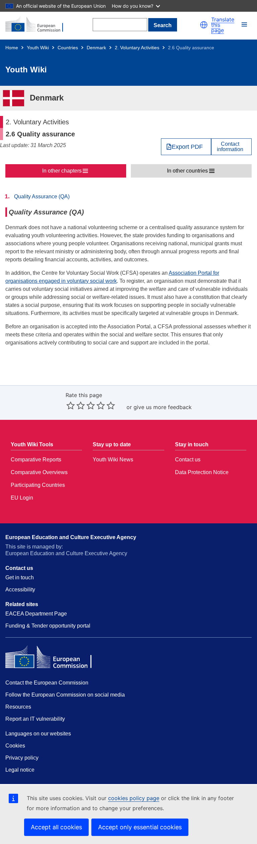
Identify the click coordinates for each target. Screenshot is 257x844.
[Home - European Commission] (37, 25)
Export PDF (187, 146)
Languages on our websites (38, 733)
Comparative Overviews (39, 472)
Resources (18, 707)
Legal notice (19, 770)
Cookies (15, 746)
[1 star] (71, 405)
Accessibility (20, 589)
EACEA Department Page (36, 613)
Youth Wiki (38, 47)
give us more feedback (163, 407)
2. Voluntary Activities (137, 47)
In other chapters (62, 171)
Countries (68, 47)
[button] (204, 25)
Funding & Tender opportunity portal (47, 626)
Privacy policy (21, 758)
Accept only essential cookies (140, 827)
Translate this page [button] (222, 25)
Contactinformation (230, 146)
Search (163, 25)
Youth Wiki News (113, 459)
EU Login (22, 498)
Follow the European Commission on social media (65, 695)
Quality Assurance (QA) (42, 196)
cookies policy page (133, 798)
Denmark (96, 47)
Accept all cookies (56, 827)
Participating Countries (38, 485)
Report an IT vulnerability (35, 719)
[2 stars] (76, 405)
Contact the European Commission (46, 683)
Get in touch (19, 577)
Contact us (187, 459)
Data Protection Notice (202, 472)
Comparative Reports (36, 459)
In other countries (187, 171)
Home (11, 47)
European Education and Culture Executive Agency (70, 537)
